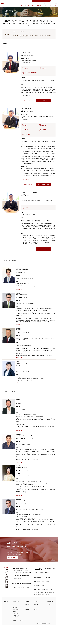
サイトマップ (49, 604)
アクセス (48, 0)
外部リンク (18, 289)
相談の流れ (45, 4)
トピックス (34, 0)
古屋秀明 (27, 35)
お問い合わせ (44, 0)
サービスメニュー (16, 601)
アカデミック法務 (16, 609)
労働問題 (14, 611)
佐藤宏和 (27, 32)
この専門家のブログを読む (27, 101)
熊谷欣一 (32, 35)
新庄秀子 (37, 35)
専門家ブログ (39, 0)
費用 (50, 4)
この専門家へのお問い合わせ (43, 101)
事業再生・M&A (15, 613)
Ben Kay (41, 35)
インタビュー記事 (24, 179)
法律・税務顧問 (15, 604)
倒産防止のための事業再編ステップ (16, 616)
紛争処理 (14, 605)
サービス (33, 4)
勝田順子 (22, 37)
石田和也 (32, 32)
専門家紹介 (39, 4)
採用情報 (55, 4)
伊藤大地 (22, 35)
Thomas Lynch (48, 35)
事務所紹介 (27, 4)
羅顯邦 (26, 37)
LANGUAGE (55, 0)
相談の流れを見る (12, 557)
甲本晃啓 (22, 32)
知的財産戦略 (15, 607)
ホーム (21, 4)
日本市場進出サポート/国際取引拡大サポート (16, 618)
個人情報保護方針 (50, 601)
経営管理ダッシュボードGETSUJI (18, 620)
